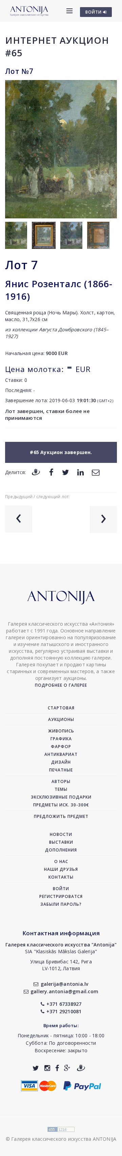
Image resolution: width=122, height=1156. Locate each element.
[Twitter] (65, 472)
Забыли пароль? (61, 904)
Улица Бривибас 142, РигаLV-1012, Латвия (61, 965)
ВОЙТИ (94, 12)
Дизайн (61, 762)
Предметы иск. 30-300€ (61, 805)
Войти (61, 889)
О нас (61, 861)
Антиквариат (61, 754)
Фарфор (61, 746)
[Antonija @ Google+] (67, 1068)
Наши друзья (61, 869)
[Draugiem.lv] (36, 472)
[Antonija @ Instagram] (47, 1068)
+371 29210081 (64, 1011)
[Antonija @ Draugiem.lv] (81, 1068)
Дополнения (61, 850)
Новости (61, 834)
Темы (61, 789)
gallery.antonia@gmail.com (64, 991)
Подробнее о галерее (61, 685)
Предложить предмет (61, 816)
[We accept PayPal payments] (82, 1085)
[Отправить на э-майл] (95, 472)
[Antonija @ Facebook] (57, 1068)
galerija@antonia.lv (64, 984)
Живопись (61, 731)
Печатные (61, 770)
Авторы (61, 781)
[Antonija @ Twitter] (36, 1068)
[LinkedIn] (80, 472)
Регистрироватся (61, 896)
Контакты (61, 877)
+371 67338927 (64, 1004)
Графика (61, 739)
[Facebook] (51, 472)
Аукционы (61, 719)
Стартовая (61, 708)
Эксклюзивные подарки (61, 797)
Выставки (61, 842)
